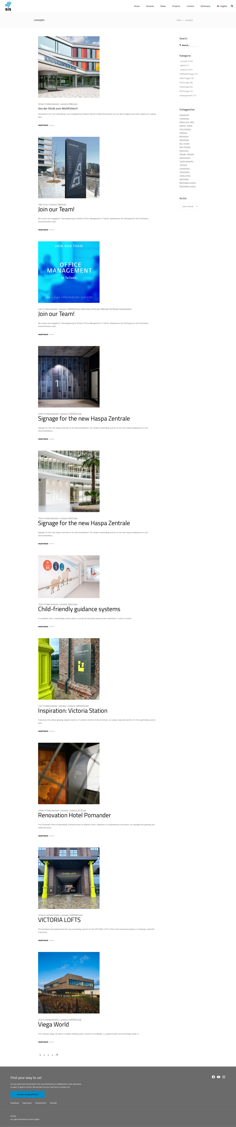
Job (180, 143)
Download (14, 1102)
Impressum (27, 1102)
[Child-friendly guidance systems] (69, 576)
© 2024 (13, 1116)
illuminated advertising (184, 138)
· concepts (64, 103)
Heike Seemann (53, 103)
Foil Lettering (185, 129)
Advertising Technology (184, 116)
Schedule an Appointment (27, 1094)
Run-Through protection (184, 149)
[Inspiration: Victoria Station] (69, 669)
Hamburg (183, 132)
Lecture (186, 143)
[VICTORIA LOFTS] (69, 878)
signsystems (184, 157)
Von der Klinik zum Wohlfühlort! (58, 108)
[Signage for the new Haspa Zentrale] (69, 377)
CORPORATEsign (73, 309)
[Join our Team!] (69, 167)
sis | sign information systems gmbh (24, 1119)
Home (179, 20)
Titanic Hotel (184, 175)
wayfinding (184, 179)
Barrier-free (184, 122)
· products (71, 705)
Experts (182, 125)
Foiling (189, 125)
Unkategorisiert (125, 309)
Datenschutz (40, 1102)
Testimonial (184, 171)
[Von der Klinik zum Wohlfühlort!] (69, 67)
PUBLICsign (73, 103)
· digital (182, 65)
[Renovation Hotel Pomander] (69, 773)
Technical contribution (184, 166)
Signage (182, 154)
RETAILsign (114, 309)
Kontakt (53, 1102)
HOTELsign (95, 309)
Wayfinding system (187, 182)
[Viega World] (69, 982)
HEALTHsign (85, 309)
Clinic (192, 122)
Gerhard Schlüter (53, 915)
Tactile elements (186, 161)
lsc (47, 204)
